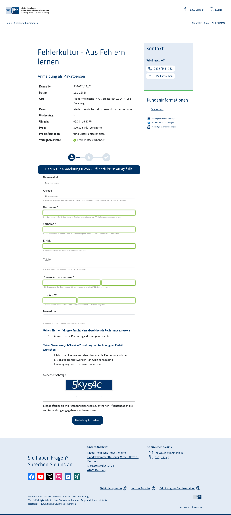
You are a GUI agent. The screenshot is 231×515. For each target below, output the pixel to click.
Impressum (183, 507)
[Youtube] (40, 476)
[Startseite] (28, 11)
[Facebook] (31, 476)
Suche (218, 10)
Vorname (48, 224)
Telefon (47, 260)
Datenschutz (157, 109)
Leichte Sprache (140, 488)
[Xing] (77, 476)
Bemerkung (50, 311)
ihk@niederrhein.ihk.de (169, 453)
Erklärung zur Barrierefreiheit (177, 488)
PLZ (46, 294)
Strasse (48, 276)
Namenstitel (50, 177)
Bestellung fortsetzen (87, 420)
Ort (54, 294)
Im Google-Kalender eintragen (163, 118)
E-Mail (47, 241)
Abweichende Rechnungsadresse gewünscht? (81, 336)
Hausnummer (64, 276)
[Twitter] (49, 476)
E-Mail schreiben (163, 76)
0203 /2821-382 (163, 68)
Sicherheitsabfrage (54, 375)
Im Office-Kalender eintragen (162, 123)
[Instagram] (58, 476)
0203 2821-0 (196, 10)
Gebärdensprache (111, 488)
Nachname (49, 207)
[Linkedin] (68, 476)
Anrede (47, 191)
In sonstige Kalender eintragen (163, 127)
